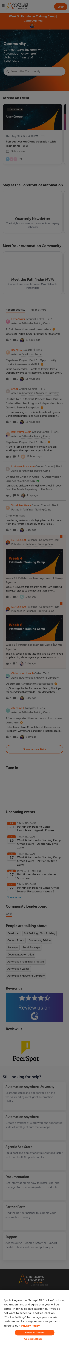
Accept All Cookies (34, 1332)
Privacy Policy (30, 1325)
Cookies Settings (33, 1339)
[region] (34, 1317)
